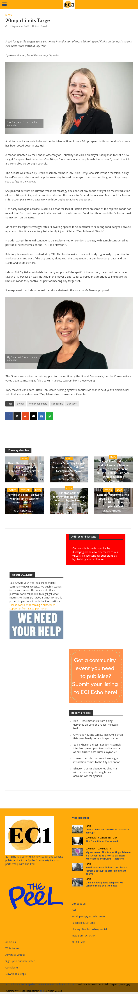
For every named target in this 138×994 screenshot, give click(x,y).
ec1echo (90, 935)
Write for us (12, 948)
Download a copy (15, 973)
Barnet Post (32, 990)
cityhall (20, 403)
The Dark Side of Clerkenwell (102, 841)
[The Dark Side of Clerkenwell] (77, 841)
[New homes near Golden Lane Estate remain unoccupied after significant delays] (77, 867)
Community (92, 838)
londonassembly (38, 403)
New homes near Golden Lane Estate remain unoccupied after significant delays (106, 870)
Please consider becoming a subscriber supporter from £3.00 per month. (32, 606)
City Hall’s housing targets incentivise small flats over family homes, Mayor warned (69, 468)
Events (12, 490)
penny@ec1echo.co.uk (92, 916)
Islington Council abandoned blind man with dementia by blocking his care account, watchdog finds (69, 500)
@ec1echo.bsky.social (94, 929)
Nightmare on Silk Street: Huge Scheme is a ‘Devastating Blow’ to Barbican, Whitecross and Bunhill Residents (108, 855)
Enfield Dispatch (110, 984)
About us (10, 942)
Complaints (12, 967)
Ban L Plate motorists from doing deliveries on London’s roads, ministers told (25, 468)
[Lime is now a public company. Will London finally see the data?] (77, 882)
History (112, 838)
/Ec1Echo (89, 922)
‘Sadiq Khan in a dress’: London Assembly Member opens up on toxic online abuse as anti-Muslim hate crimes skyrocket (113, 469)
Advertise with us (15, 954)
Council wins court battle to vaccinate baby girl (107, 831)
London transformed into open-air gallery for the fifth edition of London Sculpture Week (113, 500)
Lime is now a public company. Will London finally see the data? (105, 884)
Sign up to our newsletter (20, 961)
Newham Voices (53, 990)
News (8, 15)
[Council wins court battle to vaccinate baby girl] (77, 829)
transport (72, 403)
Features (26, 490)
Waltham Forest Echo (89, 984)
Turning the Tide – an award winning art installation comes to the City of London (24, 500)
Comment (91, 848)
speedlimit (57, 403)
